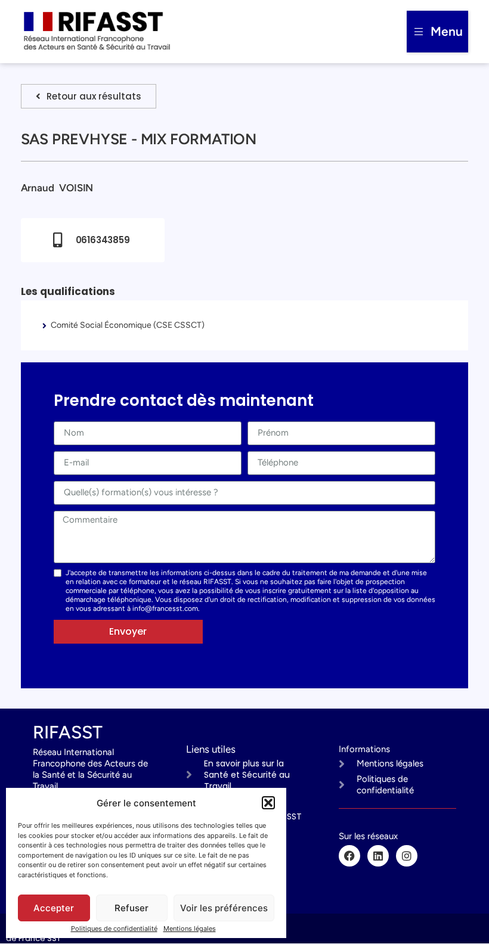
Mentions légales (189, 928)
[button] (268, 803)
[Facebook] (349, 856)
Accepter (53, 908)
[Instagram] (406, 856)
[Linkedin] (378, 856)
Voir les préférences (224, 908)
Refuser (131, 908)
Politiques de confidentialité (114, 928)
